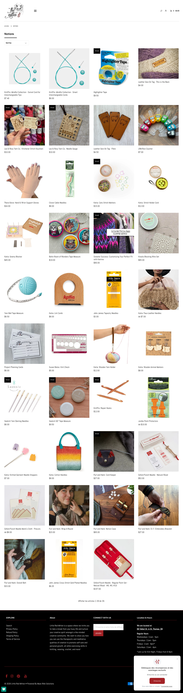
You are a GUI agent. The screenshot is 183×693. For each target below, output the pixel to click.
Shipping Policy (12, 635)
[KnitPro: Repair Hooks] (114, 391)
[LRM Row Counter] (158, 125)
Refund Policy (11, 632)
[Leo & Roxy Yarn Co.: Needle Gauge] (69, 125)
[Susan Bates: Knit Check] (69, 343)
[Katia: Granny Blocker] (24, 233)
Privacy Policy (12, 629)
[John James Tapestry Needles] (114, 289)
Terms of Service (13, 639)
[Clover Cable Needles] (69, 179)
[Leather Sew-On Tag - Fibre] (114, 125)
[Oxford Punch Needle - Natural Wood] (158, 451)
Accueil (6, 26)
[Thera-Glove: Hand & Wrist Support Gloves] (24, 179)
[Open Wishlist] (3, 689)
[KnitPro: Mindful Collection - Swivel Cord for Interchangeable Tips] (24, 68)
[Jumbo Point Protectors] (158, 397)
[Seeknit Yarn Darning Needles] (24, 397)
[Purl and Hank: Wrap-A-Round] (69, 505)
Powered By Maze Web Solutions (40, 683)
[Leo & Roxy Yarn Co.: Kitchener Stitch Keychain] (24, 125)
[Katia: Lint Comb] (69, 289)
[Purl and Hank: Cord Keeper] (114, 451)
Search (9, 625)
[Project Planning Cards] (24, 343)
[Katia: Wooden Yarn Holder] (114, 343)
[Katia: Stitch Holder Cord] (158, 179)
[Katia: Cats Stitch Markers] (114, 179)
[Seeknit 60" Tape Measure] (69, 397)
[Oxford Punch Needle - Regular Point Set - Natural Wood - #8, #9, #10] (114, 559)
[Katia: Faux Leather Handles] (158, 289)
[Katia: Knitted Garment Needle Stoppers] (24, 451)
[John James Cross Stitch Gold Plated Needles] (69, 559)
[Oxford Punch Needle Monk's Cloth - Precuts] (24, 505)
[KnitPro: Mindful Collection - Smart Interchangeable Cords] (69, 68)
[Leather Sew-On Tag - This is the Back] (158, 63)
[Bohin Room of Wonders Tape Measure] (69, 233)
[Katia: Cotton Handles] (69, 451)
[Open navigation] (35, 11)
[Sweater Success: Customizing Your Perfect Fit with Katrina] (114, 233)
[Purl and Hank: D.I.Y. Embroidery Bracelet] (158, 505)
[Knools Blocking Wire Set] (158, 233)
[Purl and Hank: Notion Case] (114, 505)
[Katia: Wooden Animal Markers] (158, 343)
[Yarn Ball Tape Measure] (24, 289)
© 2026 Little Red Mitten (14, 683)
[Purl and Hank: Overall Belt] (24, 559)
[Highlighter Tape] (114, 68)
